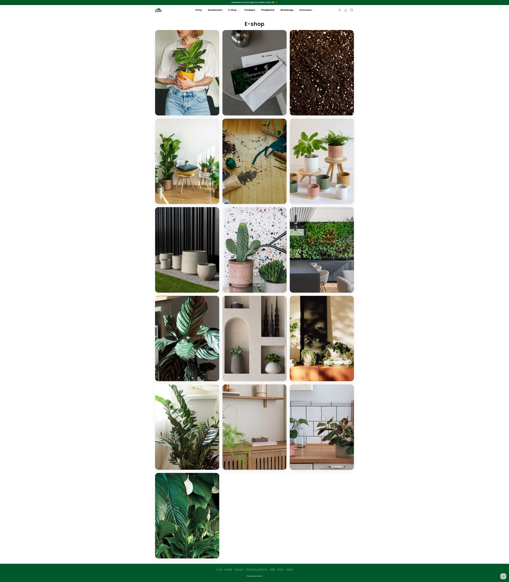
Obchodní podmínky (256, 569)
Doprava (239, 569)
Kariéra (289, 569)
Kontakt (228, 569)
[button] (233, 10)
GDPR (272, 569)
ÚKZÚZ (280, 569)
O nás (219, 569)
